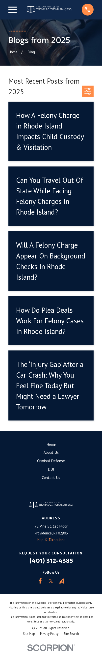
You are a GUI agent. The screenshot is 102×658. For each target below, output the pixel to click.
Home (51, 444)
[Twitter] (50, 581)
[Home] (49, 9)
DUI (51, 469)
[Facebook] (40, 581)
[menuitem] (29, 634)
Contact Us (51, 477)
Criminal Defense (51, 460)
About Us (51, 452)
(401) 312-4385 (51, 561)
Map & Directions (51, 539)
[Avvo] (61, 581)
